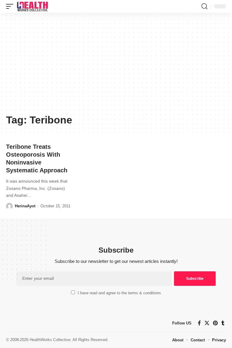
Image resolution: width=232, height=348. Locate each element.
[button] (11, 6)
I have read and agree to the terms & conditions (119, 293)
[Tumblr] (223, 323)
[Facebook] (199, 323)
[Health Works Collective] (32, 6)
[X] (207, 323)
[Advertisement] (116, 65)
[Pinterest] (215, 323)
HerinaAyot (25, 206)
